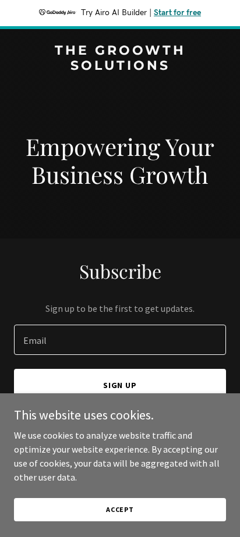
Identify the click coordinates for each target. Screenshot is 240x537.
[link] (120, 66)
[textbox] (120, 340)
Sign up (120, 385)
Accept (120, 509)
